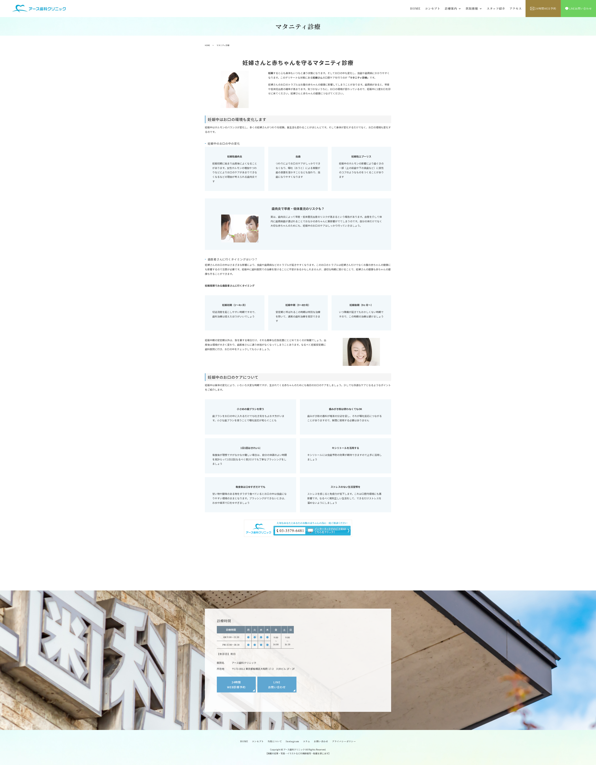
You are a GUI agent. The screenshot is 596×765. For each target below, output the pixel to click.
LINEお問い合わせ (277, 684)
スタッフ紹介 (496, 8)
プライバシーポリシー (344, 741)
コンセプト (432, 8)
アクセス (516, 8)
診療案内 (451, 8)
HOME (415, 8)
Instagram (292, 741)
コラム (306, 741)
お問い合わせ (321, 741)
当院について (275, 741)
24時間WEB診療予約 (236, 684)
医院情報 (472, 8)
